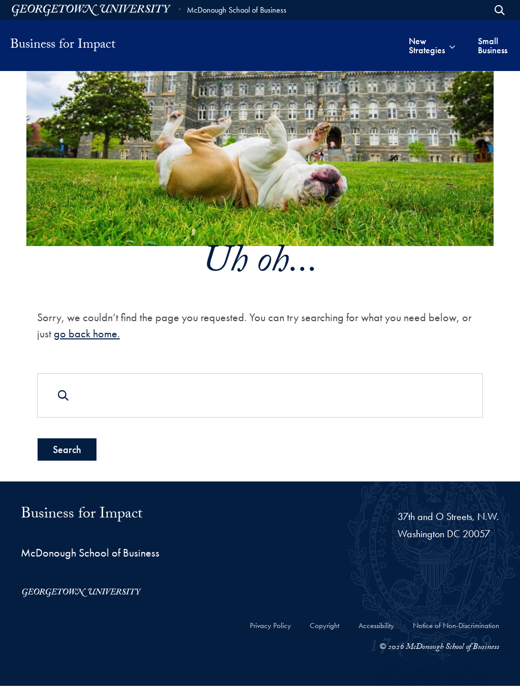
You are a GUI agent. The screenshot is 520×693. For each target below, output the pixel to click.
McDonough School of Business (236, 10)
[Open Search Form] (500, 10)
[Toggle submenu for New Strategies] (452, 45)
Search (67, 449)
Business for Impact (62, 45)
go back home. (87, 333)
